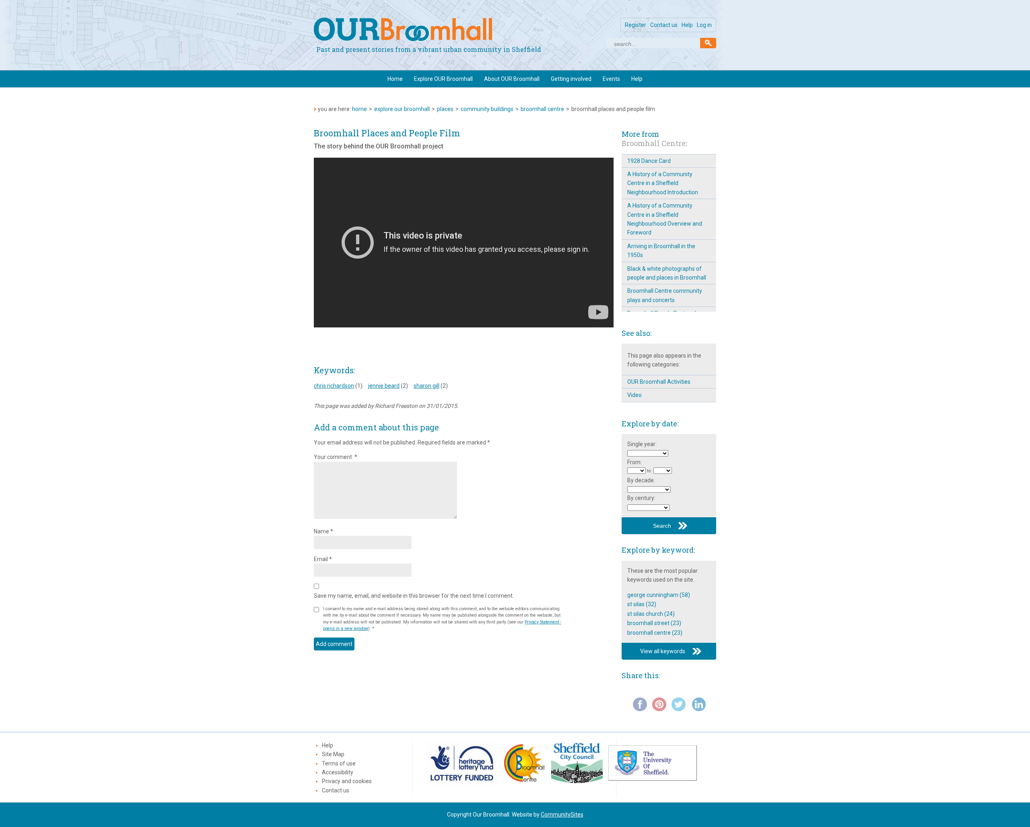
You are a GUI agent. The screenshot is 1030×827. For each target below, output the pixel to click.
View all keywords (662, 651)
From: (634, 462)
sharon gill (426, 386)
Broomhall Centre (542, 109)
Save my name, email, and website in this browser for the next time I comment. (414, 595)
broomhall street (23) (654, 623)
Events (611, 79)
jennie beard (384, 386)
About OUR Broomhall (512, 79)
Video (634, 395)
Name (323, 531)
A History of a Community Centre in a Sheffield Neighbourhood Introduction (662, 183)
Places (445, 109)
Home (395, 79)
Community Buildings (487, 109)
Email (323, 559)
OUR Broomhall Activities (658, 382)
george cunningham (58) (658, 595)
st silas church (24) (651, 614)
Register (635, 25)
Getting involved (571, 79)
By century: (641, 498)
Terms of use (339, 763)
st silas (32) (641, 604)
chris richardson (334, 386)
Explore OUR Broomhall (443, 79)
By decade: (641, 480)
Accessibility (337, 772)
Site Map (333, 754)
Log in (704, 25)
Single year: (642, 444)
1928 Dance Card (649, 161)
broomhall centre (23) (654, 633)
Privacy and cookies (347, 781)
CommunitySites (562, 814)
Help (687, 25)
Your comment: (335, 457)
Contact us (664, 25)
